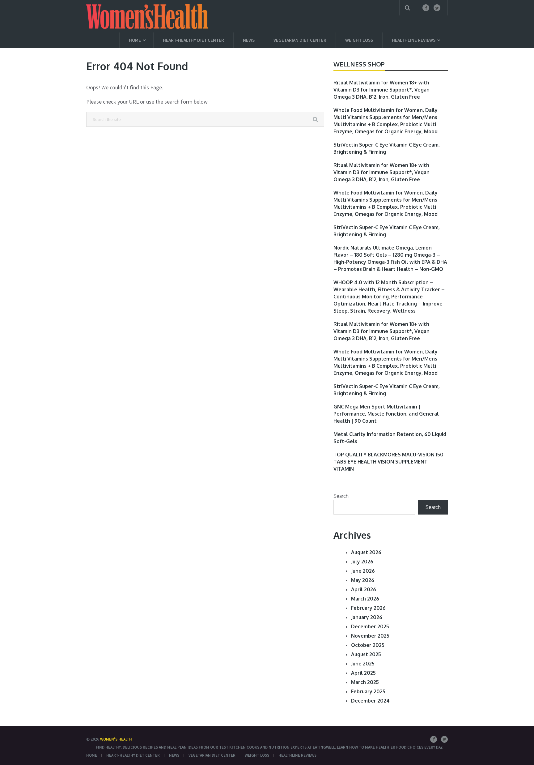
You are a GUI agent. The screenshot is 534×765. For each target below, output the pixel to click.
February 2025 (368, 691)
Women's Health (116, 739)
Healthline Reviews (413, 40)
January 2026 (366, 617)
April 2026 (363, 589)
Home (135, 40)
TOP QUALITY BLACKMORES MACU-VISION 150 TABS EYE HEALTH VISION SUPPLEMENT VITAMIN (388, 461)
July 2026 (362, 561)
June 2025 (363, 663)
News (249, 40)
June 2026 (363, 571)
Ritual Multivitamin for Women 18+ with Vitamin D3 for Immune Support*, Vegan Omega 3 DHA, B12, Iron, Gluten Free (381, 89)
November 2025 (370, 636)
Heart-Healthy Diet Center (193, 40)
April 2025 (363, 673)
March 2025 (365, 682)
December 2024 (370, 701)
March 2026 (365, 599)
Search (341, 496)
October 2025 (367, 645)
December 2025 (370, 626)
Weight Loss (359, 40)
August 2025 (366, 654)
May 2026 (362, 580)
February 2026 (368, 608)
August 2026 (366, 552)
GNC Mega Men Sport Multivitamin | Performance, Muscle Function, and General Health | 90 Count (386, 414)
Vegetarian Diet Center (299, 40)
